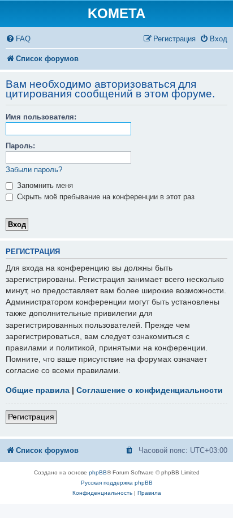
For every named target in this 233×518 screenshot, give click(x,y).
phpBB (98, 472)
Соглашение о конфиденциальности (149, 390)
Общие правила (38, 390)
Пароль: (20, 146)
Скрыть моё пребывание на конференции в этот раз (105, 196)
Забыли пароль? (34, 169)
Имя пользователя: (41, 117)
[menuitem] (18, 39)
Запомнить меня (44, 185)
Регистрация (31, 416)
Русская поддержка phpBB (117, 483)
